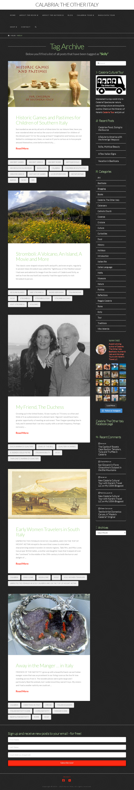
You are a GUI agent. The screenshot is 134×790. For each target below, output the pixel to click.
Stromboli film (42, 298)
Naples (13, 180)
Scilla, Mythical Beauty (109, 146)
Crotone (101, 222)
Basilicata (41, 168)
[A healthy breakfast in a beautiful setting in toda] (107, 374)
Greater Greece (17, 174)
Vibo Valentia (103, 328)
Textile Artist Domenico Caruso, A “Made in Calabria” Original (109, 514)
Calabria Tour (108, 112)
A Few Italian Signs (107, 154)
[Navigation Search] (35, 27)
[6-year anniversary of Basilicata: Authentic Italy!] (99, 382)
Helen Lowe (43, 577)
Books (100, 194)
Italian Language (105, 267)
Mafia (100, 272)
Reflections (103, 295)
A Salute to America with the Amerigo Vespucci (110, 138)
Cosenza (101, 216)
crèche (48, 705)
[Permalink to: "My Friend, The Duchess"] (49, 356)
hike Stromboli (37, 292)
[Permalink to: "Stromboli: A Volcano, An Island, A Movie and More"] (49, 217)
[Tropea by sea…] (114, 366)
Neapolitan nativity (19, 717)
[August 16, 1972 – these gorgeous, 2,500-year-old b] (107, 390)
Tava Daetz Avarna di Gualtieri (24, 459)
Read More (22, 148)
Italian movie (75, 292)
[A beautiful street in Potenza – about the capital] (99, 398)
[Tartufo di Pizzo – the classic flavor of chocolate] (107, 366)
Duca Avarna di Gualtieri (21, 447)
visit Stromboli (17, 304)
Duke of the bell (45, 447)
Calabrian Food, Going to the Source (110, 128)
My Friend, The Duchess (40, 407)
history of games (37, 174)
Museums (102, 278)
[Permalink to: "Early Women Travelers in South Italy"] (49, 494)
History (101, 244)
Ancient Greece (36, 162)
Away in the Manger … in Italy (44, 665)
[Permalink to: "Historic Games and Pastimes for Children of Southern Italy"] (49, 84)
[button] (131, 2)
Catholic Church (104, 211)
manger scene (60, 711)
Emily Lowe (28, 577)
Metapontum (77, 174)
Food (100, 239)
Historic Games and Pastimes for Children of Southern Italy (48, 119)
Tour (100, 317)
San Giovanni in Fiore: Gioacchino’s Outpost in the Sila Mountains (109, 467)
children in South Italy (75, 168)
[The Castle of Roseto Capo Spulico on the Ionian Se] (122, 366)
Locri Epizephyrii (58, 174)
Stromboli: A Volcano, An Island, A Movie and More (49, 256)
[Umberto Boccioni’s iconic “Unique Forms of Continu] (99, 374)
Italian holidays (64, 705)
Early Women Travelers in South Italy (47, 531)
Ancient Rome (54, 162)
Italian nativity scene (20, 711)
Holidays (101, 250)
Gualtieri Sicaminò (67, 447)
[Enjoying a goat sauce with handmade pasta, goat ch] (107, 398)
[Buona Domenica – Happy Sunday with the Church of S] (114, 398)
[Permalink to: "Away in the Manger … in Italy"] (49, 624)
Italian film (102, 261)
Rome (36, 717)
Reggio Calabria (105, 300)
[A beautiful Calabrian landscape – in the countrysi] (122, 398)
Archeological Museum (21, 168)
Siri (32, 180)
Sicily (23, 180)
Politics (101, 289)
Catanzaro (102, 205)
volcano (34, 304)
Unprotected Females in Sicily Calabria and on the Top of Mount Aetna (43, 583)
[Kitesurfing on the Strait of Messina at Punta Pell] (122, 390)
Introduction (103, 256)
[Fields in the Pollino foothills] (122, 374)
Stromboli (25, 298)
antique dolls (72, 162)
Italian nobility (42, 453)
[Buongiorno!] (122, 382)
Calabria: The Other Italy (66, 4)
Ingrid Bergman (56, 292)
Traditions (102, 323)
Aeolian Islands (17, 292)
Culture (101, 228)
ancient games (17, 162)
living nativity (42, 711)
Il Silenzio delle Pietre (20, 453)
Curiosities (102, 233)
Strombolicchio (62, 298)
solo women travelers (74, 577)
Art (99, 177)
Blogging (102, 188)
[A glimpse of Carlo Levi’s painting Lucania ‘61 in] (99, 366)
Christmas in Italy (31, 705)
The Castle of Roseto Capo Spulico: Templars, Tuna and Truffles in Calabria (109, 451)
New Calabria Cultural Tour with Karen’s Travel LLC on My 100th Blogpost (111, 483)
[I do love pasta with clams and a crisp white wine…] (114, 382)
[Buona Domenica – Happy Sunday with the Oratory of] (114, 374)
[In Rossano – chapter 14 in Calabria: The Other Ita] (114, 390)
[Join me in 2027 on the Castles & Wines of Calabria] (99, 390)
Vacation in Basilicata (108, 161)
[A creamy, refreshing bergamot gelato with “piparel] (107, 382)
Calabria (56, 168)
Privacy (67, 777)
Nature (101, 284)
